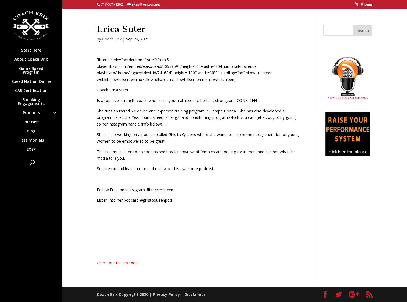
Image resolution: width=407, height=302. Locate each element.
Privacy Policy (166, 294)
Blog (31, 131)
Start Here (31, 50)
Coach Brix (112, 39)
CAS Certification (31, 91)
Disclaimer (194, 294)
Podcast (31, 122)
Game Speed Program (31, 70)
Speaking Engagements (31, 102)
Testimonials (31, 140)
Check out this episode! (117, 262)
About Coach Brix (31, 59)
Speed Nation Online (31, 82)
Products (31, 113)
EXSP (31, 149)
